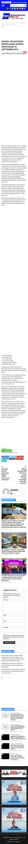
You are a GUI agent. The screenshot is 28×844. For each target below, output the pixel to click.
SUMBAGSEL (19, 52)
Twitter (13, 456)
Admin (4, 52)
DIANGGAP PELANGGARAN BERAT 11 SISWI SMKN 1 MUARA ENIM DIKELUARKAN (18, 737)
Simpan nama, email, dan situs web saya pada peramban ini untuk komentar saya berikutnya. (13, 637)
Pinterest (20, 458)
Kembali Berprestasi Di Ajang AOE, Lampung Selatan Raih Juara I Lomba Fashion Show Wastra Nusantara (14, 578)
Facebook (5, 456)
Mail (4, 461)
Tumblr (13, 458)
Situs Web (5, 627)
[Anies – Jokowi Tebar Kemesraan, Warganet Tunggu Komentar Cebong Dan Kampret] (5, 756)
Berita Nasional (14, 753)
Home (3, 23)
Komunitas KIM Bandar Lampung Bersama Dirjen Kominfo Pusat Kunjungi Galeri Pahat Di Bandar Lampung (17, 717)
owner (4, 554)
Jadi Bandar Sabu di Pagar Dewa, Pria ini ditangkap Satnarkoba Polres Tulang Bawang (17, 747)
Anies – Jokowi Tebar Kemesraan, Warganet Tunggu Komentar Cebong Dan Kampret (17, 757)
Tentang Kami (17, 841)
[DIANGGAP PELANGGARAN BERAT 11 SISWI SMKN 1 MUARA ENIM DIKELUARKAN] (5, 737)
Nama (5, 615)
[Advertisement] (14, 71)
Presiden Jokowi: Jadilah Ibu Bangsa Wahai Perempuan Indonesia (6, 474)
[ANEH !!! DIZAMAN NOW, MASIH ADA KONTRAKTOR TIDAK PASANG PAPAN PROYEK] (5, 727)
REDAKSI (9, 841)
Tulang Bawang (18, 743)
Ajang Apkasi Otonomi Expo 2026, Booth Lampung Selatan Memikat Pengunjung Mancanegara (13, 551)
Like (25, 52)
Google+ (20, 456)
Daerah (6, 23)
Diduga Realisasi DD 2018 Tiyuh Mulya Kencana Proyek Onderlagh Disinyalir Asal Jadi (22, 476)
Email (5, 621)
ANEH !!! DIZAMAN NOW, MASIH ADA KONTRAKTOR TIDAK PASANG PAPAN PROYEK (17, 728)
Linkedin (5, 458)
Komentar (6, 600)
